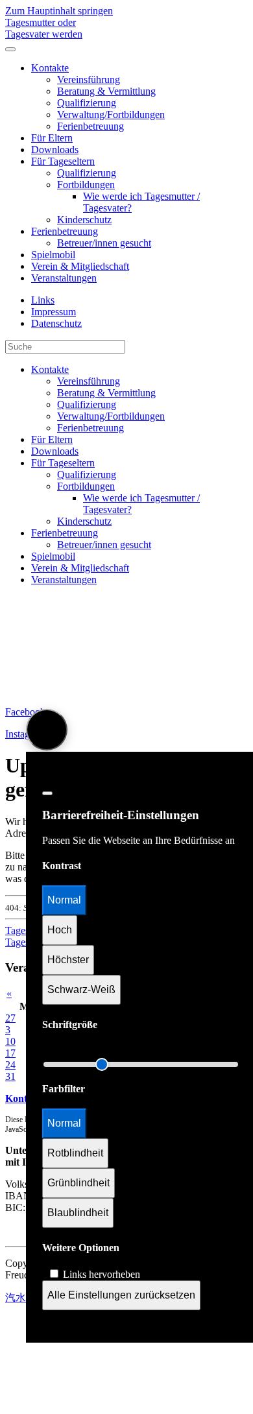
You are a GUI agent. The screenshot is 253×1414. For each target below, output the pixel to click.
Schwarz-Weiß (81, 989)
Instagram (25, 733)
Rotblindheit (75, 1152)
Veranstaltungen (64, 277)
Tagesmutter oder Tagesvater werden (43, 28)
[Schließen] (47, 793)
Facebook (25, 711)
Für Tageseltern (63, 161)
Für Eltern (52, 137)
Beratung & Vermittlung (106, 91)
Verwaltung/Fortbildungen (111, 114)
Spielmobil (53, 254)
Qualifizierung (86, 102)
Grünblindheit (78, 1182)
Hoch (59, 929)
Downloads (54, 149)
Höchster (68, 959)
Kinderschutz (84, 219)
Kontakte (50, 67)
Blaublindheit (77, 1212)
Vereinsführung (88, 79)
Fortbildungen (86, 184)
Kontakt (23, 1098)
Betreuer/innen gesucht (104, 242)
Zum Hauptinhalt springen (59, 10)
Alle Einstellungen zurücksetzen (121, 1294)
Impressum (53, 311)
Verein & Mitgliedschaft (80, 266)
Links (42, 300)
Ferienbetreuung (90, 126)
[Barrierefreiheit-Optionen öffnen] (46, 729)
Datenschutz (56, 323)
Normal (64, 899)
